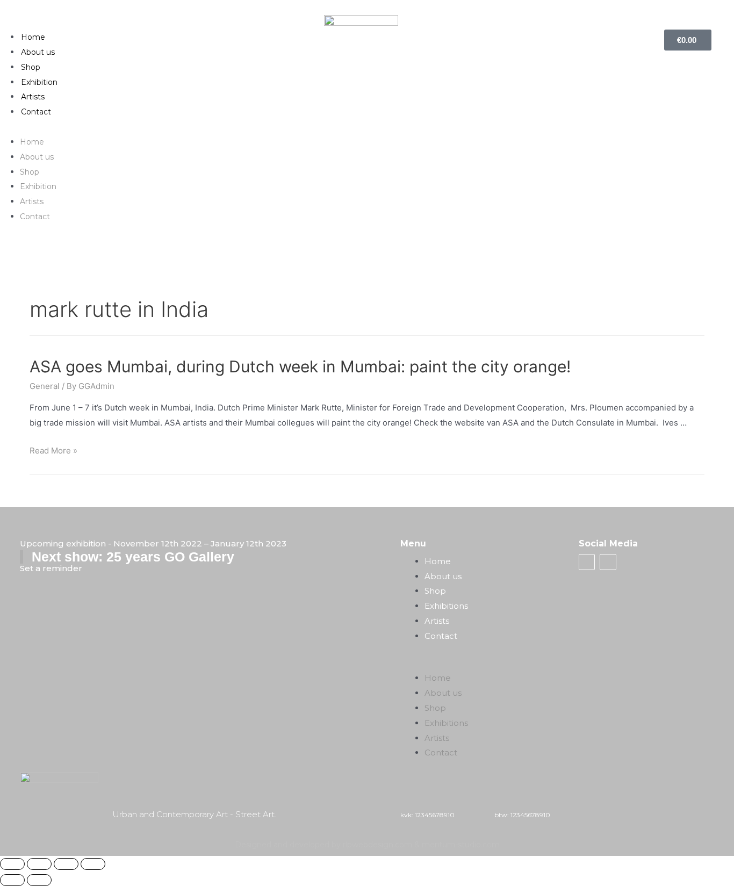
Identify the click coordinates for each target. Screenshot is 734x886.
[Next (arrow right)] (39, 880)
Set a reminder (51, 568)
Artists (33, 97)
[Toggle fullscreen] (66, 864)
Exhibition (39, 82)
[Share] (39, 864)
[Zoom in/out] (93, 864)
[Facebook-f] (587, 562)
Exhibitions (446, 606)
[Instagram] (608, 562)
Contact (36, 112)
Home (33, 37)
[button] (367, 126)
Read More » (53, 450)
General (45, 386)
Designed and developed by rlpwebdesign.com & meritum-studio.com (367, 844)
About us (38, 52)
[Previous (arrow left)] (12, 880)
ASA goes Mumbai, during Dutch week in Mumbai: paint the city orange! (300, 366)
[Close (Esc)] (12, 864)
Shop (30, 67)
